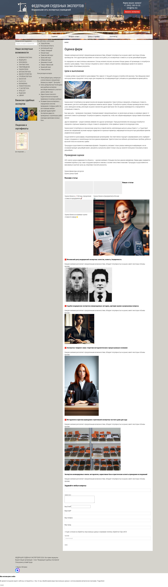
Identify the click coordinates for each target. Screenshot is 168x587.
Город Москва (45, 43)
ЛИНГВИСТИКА (24, 65)
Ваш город (68, 525)
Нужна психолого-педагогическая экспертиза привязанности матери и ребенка (51, 96)
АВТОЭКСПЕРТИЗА (25, 72)
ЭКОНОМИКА (23, 62)
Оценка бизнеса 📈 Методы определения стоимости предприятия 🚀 (78, 197)
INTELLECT (22, 91)
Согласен (2, 585)
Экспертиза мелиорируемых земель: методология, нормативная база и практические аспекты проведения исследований (106, 474)
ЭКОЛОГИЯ (22, 79)
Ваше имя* (68, 511)
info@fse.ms (132, 8)
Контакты (113, 37)
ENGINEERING (23, 83)
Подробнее (100, 581)
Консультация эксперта (44, 73)
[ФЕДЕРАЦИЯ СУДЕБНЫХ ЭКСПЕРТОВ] (21, 13)
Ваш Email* (68, 506)
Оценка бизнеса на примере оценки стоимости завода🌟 (76, 216)
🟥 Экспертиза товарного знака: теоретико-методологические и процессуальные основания (96, 348)
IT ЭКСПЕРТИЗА (24, 88)
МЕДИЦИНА (23, 60)
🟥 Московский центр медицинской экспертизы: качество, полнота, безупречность (93, 259)
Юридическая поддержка (23, 41)
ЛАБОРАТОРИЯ (23, 69)
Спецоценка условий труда (23, 562)
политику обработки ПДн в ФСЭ (117, 532)
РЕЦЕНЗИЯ (22, 93)
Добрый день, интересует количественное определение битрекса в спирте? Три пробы (51, 80)
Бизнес (67, 42)
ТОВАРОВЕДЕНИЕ (24, 67)
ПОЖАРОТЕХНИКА (25, 86)
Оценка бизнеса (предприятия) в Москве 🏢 (106, 197)
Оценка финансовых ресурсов (74, 171)
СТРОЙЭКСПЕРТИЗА (25, 76)
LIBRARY (21, 95)
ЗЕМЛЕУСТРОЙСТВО (25, 74)
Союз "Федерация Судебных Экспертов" (46, 560)
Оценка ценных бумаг (71, 173)
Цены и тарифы (94, 37)
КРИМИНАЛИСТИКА (25, 57)
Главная (54, 37)
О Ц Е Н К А (22, 81)
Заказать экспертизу (132, 12)
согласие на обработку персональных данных (84, 532)
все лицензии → (20, 152)
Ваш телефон (69, 518)
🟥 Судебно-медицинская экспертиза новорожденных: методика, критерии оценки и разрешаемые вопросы (102, 306)
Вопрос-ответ (74, 37)
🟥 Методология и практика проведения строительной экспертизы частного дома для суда (96, 420)
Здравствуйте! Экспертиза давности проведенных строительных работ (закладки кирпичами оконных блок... (51, 115)
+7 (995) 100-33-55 (132, 5)
